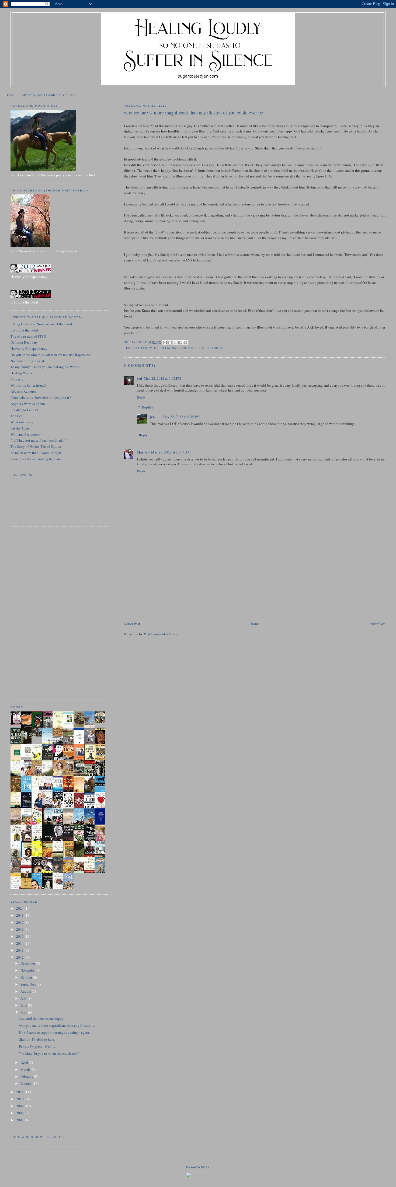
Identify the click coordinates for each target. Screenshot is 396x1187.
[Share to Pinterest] (185, 342)
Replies (147, 407)
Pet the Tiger (20, 428)
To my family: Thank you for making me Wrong (45, 366)
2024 (20, 908)
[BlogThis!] (170, 342)
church (132, 348)
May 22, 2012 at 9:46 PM (181, 416)
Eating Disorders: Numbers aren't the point (41, 324)
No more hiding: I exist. (28, 360)
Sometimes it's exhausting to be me (36, 458)
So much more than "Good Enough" (36, 452)
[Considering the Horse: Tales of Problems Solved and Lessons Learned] (70, 775)
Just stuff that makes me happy (41, 1018)
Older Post (377, 623)
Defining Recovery (24, 342)
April (24, 1062)
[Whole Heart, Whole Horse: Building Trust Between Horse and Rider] (38, 775)
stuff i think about (205, 348)
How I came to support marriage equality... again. (54, 1032)
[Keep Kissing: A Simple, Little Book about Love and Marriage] (17, 723)
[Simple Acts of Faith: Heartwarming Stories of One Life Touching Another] (80, 726)
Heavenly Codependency (29, 348)
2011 (20, 1092)
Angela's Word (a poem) (28, 403)
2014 (20, 943)
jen (152, 416)
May (24, 1012)
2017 (20, 922)
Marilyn (143, 452)
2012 (20, 957)
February (27, 1076)
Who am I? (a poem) (25, 434)
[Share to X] (175, 342)
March (25, 1069)
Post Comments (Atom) (161, 633)
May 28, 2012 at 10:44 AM (171, 452)
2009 (20, 1106)
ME (156, 348)
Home (9, 94)
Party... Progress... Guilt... (37, 1046)
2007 (20, 1120)
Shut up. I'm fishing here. (37, 1039)
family (146, 348)
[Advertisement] (164, 583)
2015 (20, 936)
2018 (20, 915)
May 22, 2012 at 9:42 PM (162, 378)
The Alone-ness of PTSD (28, 336)
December (28, 963)
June (24, 1005)
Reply (141, 397)
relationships (173, 348)
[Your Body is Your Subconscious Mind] (27, 755)
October (26, 977)
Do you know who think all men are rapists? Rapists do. (51, 354)
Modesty (17, 379)
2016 (20, 929)
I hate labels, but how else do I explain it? (41, 397)
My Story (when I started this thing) (48, 94)
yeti (139, 378)
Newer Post (132, 623)
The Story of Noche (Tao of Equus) (36, 446)
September (28, 984)
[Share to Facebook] (180, 342)
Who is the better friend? (28, 385)
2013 (20, 950)
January (26, 1083)
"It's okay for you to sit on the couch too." (49, 1053)
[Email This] (165, 342)
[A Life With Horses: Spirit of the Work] (38, 735)
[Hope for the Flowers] (38, 856)
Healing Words (21, 373)
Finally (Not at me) (24, 409)
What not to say (22, 422)
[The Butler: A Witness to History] (48, 824)
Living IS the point (24, 330)
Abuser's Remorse (23, 391)
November (28, 970)
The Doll (17, 415)
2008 (20, 1113)
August (26, 991)
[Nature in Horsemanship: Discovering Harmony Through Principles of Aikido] (48, 759)
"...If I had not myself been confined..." (38, 440)
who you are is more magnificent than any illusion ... (57, 1025)
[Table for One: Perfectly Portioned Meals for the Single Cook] (101, 722)
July (23, 998)
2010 (20, 1099)
